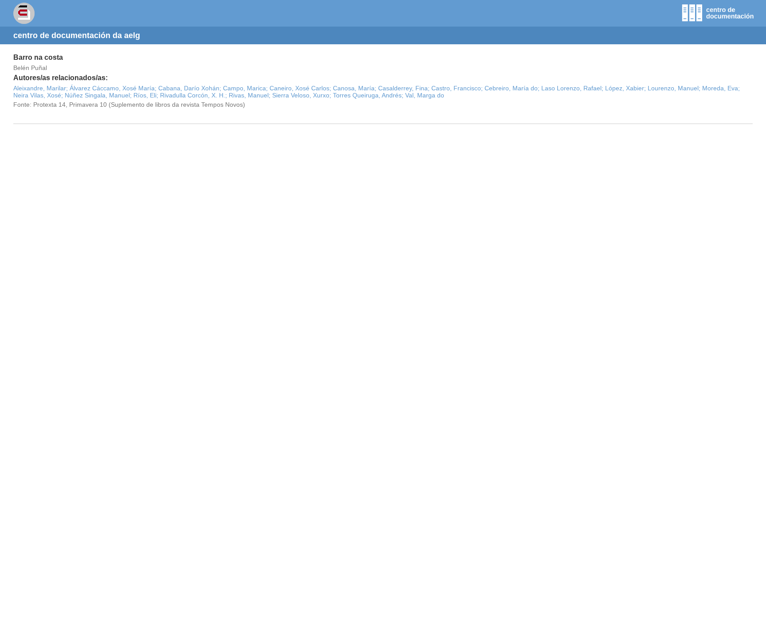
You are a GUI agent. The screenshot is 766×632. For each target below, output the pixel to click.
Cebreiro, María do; (512, 88)
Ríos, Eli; (145, 95)
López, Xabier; (625, 88)
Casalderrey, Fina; (404, 88)
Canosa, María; (354, 88)
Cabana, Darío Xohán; (189, 88)
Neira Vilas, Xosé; (38, 95)
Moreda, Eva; (721, 88)
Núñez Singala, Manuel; (98, 95)
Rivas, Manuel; (249, 95)
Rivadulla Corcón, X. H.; (193, 95)
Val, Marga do (424, 95)
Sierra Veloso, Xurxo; (301, 95)
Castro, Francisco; (457, 88)
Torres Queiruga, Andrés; (368, 95)
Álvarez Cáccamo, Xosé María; (113, 88)
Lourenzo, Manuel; (674, 88)
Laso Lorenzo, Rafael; (572, 88)
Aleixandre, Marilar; (40, 88)
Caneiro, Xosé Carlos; (300, 88)
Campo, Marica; (245, 88)
